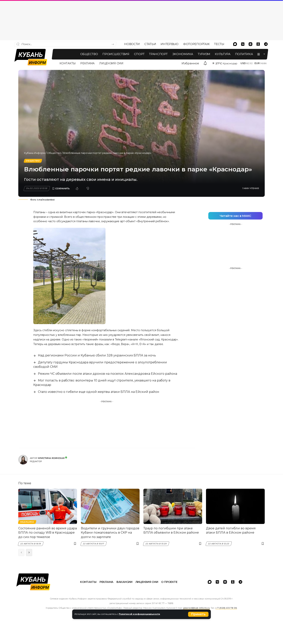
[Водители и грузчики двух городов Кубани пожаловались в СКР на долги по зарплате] (110, 506)
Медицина (27, 522)
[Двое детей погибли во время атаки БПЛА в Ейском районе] (235, 506)
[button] (198, 614)
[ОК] (258, 44)
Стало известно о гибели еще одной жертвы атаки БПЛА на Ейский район (98, 392)
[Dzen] (250, 44)
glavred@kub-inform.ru (196, 608)
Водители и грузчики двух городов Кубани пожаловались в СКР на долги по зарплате (110, 532)
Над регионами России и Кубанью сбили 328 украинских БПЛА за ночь (97, 355)
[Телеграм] (266, 44)
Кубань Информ (34, 152)
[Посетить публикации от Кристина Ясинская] (23, 459)
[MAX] (235, 44)
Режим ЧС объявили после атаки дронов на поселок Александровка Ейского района (107, 373)
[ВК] (242, 44)
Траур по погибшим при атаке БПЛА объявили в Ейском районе (171, 530)
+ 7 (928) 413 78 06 (226, 608)
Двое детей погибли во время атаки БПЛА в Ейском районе (231, 530)
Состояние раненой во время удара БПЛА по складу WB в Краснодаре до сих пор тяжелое (47, 532)
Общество (54, 152)
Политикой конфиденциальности (139, 614)
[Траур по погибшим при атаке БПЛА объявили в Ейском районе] (172, 506)
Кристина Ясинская (51, 458)
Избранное (190, 63)
